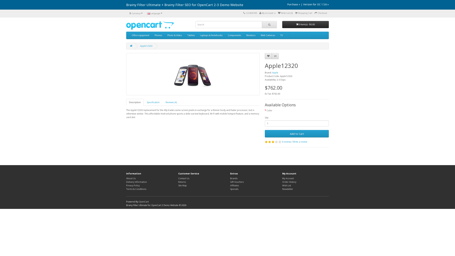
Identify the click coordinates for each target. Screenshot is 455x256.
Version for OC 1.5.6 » (316, 4)
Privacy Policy (133, 185)
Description (135, 102)
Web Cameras (268, 35)
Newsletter (287, 189)
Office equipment (140, 35)
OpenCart (144, 201)
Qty (266, 117)
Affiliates (234, 185)
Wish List (286, 185)
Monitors (250, 35)
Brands (233, 178)
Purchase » (293, 4)
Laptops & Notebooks (211, 35)
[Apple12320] (192, 74)
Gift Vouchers (237, 181)
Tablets (191, 35)
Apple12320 (146, 45)
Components (234, 35)
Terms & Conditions (136, 189)
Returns (182, 181)
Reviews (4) (171, 102)
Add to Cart (297, 133)
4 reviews (286, 141)
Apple (275, 72)
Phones (158, 35)
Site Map (182, 185)
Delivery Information (136, 181)
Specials (234, 189)
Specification (153, 102)
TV (281, 35)
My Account (288, 178)
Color (269, 110)
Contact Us (183, 178)
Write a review (300, 141)
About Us (131, 178)
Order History (289, 181)
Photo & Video (174, 35)
